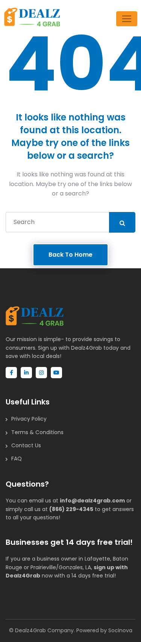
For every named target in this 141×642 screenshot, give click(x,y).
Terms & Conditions (37, 432)
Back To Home (70, 254)
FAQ (16, 458)
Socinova (120, 630)
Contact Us (26, 445)
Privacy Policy (29, 418)
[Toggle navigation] (126, 18)
